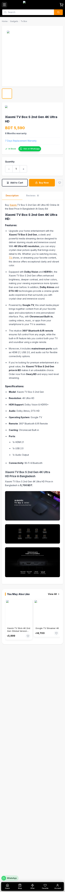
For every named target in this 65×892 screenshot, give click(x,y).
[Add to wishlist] (59, 182)
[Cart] (61, 5)
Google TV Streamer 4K (47, 628)
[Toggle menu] (4, 5)
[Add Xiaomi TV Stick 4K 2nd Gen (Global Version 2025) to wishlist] (27, 636)
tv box (24, 21)
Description (12, 195)
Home (5, 21)
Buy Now (44, 182)
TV (11, 257)
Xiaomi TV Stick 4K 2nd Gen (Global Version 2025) (18, 631)
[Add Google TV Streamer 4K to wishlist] (56, 633)
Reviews (32, 195)
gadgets (14, 21)
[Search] (58, 12)
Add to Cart (16, 182)
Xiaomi (13, 205)
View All (52, 594)
